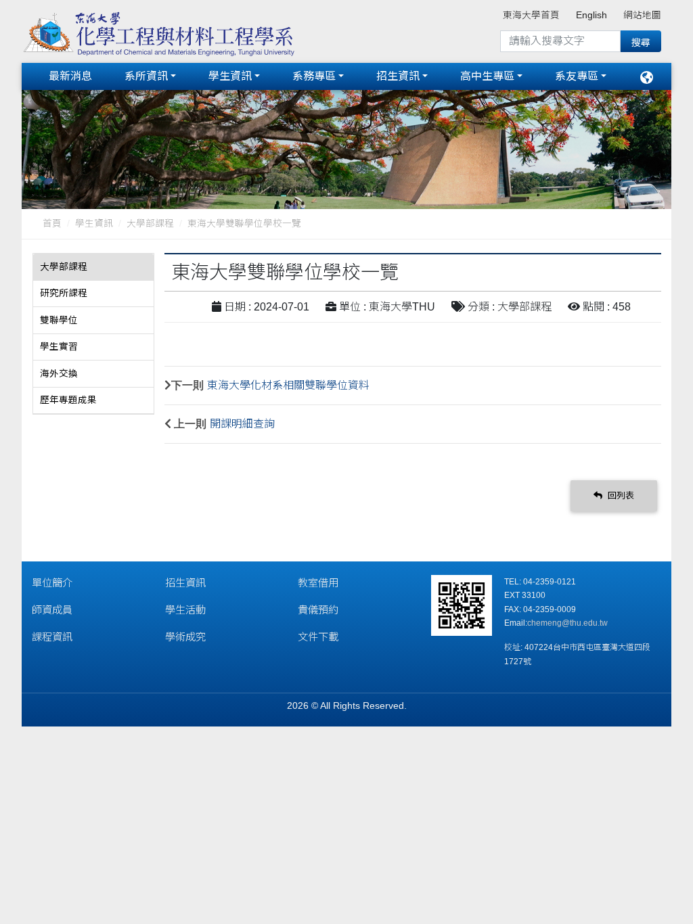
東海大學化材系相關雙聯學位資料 (288, 385)
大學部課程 (150, 223)
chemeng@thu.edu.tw (567, 623)
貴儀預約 (318, 610)
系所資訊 (146, 76)
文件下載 (318, 637)
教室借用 (318, 582)
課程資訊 (52, 637)
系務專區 (314, 76)
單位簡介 (52, 582)
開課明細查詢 (242, 424)
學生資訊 (230, 76)
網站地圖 (642, 15)
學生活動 (185, 610)
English (591, 15)
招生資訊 (398, 76)
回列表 (619, 495)
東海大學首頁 (531, 15)
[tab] (93, 267)
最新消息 (70, 76)
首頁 (52, 223)
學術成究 (185, 637)
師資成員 (52, 610)
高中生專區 (487, 76)
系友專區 (576, 76)
